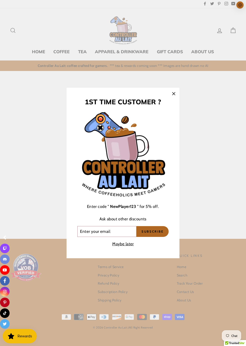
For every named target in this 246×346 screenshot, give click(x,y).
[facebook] (5, 281)
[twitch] (5, 248)
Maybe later (123, 243)
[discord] (5, 259)
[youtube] (5, 270)
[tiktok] (5, 313)
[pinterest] (5, 302)
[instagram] (5, 291)
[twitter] (5, 324)
